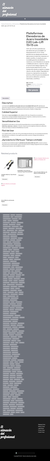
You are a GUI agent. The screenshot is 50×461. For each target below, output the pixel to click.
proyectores (11, 259)
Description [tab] (6, 98)
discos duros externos (6, 348)
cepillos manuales (12, 377)
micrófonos (10, 280)
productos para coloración (15, 263)
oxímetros (4, 276)
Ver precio (33, 90)
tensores (21, 226)
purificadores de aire (11, 257)
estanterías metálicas (16, 338)
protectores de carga (13, 261)
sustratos (4, 234)
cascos (22, 379)
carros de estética (5, 383)
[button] (25, 19)
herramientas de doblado (14, 319)
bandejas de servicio (6, 408)
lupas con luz (21, 292)
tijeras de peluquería (12, 224)
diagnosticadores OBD (14, 348)
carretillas (11, 383)
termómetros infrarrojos (6, 226)
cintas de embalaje (6, 373)
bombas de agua (20, 398)
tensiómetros (5, 228)
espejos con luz (14, 340)
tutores (20, 218)
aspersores (17, 412)
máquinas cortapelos (14, 286)
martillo (4, 284)
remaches (17, 251)
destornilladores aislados (7, 354)
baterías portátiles (21, 402)
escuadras (12, 342)
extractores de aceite (13, 336)
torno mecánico (13, 222)
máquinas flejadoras (6, 286)
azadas (4, 410)
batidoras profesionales (13, 402)
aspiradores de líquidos (19, 410)
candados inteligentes (18, 383)
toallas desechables (20, 222)
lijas (17, 296)
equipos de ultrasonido (13, 344)
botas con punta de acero (6, 398)
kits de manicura (5, 309)
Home (3, 24)
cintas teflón (14, 371)
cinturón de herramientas (7, 371)
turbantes (4, 220)
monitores (22, 278)
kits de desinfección (6, 311)
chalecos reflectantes (19, 373)
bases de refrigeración (19, 404)
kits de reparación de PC (6, 305)
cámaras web (16, 385)
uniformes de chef (14, 218)
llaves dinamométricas (14, 294)
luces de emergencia (6, 294)
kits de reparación (5, 307)
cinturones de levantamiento (16, 369)
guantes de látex (13, 325)
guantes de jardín (19, 325)
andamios (22, 412)
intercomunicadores (15, 317)
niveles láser (5, 278)
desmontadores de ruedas (15, 354)
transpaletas (9, 220)
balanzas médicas (19, 408)
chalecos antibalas (12, 375)
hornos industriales (6, 319)
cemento (11, 379)
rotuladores (10, 249)
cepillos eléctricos (19, 377)
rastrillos (12, 255)
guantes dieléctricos (21, 323)
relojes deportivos (5, 253)
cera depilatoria (19, 375)
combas (4, 367)
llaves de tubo (21, 294)
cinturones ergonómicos (6, 369)
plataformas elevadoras (34, 85)
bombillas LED (14, 398)
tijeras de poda (5, 224)
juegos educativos (17, 315)
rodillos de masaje (16, 249)
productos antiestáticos (15, 265)
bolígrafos (12, 400)
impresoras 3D (22, 317)
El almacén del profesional (10, 9)
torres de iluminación (6, 222)
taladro (4, 230)
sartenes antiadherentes (6, 247)
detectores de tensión (14, 350)
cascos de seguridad (17, 379)
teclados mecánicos (11, 228)
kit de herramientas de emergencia (8, 315)
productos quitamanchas (6, 263)
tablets (16, 230)
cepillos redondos (5, 377)
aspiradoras (13, 412)
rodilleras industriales (6, 251)
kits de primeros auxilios (19, 307)
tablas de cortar (20, 232)
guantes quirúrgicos (13, 323)
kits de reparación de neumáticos (16, 305)
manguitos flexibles (6, 290)
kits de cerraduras (5, 313)
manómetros (17, 288)
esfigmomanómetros (6, 342)
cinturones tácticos (17, 367)
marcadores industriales (10, 284)
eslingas (19, 340)
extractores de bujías (6, 336)
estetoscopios (20, 336)
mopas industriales (16, 278)
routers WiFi (5, 249)
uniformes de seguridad (18, 216)
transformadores (15, 220)
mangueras (19, 290)
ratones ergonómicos (6, 255)
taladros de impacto (18, 228)
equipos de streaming (6, 346)
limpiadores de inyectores (11, 296)
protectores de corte (6, 261)
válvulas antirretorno (6, 216)
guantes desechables (6, 325)
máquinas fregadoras (19, 284)
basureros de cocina (12, 404)
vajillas (12, 216)
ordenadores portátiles (11, 276)
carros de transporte (12, 381)
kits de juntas (12, 309)
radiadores (4, 257)
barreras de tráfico (6, 406)
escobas (17, 342)
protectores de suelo (17, 259)
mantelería (12, 288)
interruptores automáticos (7, 317)
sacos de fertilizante (15, 247)
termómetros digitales (15, 226)
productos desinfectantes (6, 265)
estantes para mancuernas (7, 338)
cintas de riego (20, 371)
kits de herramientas (18, 309)
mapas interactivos (21, 286)
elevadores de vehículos (14, 346)
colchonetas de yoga (10, 367)
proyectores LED (5, 259)
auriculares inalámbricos (10, 410)
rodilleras (12, 251)
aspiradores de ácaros (6, 412)
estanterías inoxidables (6, 340)
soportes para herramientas (12, 234)
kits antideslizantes (13, 313)
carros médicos (5, 381)
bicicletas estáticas (6, 402)
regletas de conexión (19, 253)
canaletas (4, 385)
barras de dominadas (21, 406)
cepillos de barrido (6, 379)
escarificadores (22, 342)
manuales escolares (6, 288)
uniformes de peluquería (6, 218)
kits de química (12, 307)
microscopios (5, 280)
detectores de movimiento (7, 352)
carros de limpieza (19, 381)
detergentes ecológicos (6, 350)
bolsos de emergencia (6, 400)
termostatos (18, 224)
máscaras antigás (21, 282)
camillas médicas (10, 385)
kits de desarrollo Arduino (14, 311)
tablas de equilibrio (13, 232)
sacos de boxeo (21, 247)
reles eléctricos (12, 253)
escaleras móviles (5, 344)
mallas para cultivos (10, 292)
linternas (4, 296)
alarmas (11, 414)
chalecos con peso (5, 375)
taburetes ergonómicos (10, 230)
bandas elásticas (13, 408)
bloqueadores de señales (19, 400)
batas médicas (5, 404)
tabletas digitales (21, 230)
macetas (16, 292)
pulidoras (17, 257)
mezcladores (15, 280)
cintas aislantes (12, 373)
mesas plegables (21, 280)
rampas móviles (17, 255)
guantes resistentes (6, 323)
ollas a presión (18, 276)
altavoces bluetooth (6, 414)
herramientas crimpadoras (7, 321)
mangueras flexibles (13, 290)
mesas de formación (6, 282)
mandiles (4, 292)
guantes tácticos (15, 321)
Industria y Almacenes (12, 24)
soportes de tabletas (20, 234)
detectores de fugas (15, 352)
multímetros (10, 278)
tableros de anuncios (6, 232)
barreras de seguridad (13, 406)
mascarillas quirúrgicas (14, 282)
